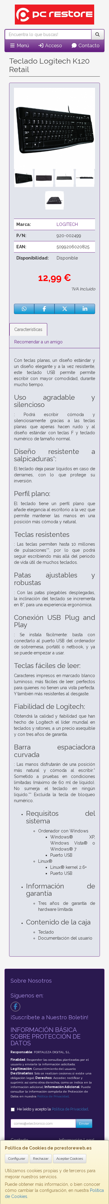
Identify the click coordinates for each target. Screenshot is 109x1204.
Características (28, 329)
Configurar (16, 1158)
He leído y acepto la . (53, 1109)
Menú (22, 45)
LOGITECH (67, 224)
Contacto (88, 45)
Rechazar (40, 1158)
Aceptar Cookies (69, 1158)
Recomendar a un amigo (38, 341)
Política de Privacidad (53, 1096)
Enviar (84, 1123)
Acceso (53, 45)
